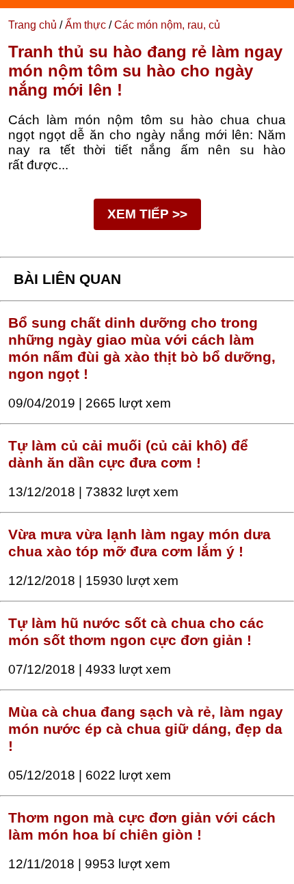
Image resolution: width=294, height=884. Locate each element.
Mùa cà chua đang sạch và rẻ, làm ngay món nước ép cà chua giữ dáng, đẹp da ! (145, 729)
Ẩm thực (85, 25)
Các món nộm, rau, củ (167, 25)
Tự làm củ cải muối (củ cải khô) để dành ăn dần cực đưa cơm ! (128, 454)
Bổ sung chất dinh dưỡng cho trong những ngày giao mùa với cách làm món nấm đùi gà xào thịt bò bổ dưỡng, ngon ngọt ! (142, 348)
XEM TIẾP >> (147, 214)
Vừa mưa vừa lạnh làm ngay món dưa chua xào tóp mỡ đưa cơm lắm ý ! (139, 543)
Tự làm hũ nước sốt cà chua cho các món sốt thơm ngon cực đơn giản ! (136, 631)
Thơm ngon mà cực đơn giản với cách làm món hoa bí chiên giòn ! (142, 826)
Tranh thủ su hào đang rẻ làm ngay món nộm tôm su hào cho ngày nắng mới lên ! (145, 70)
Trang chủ (32, 25)
